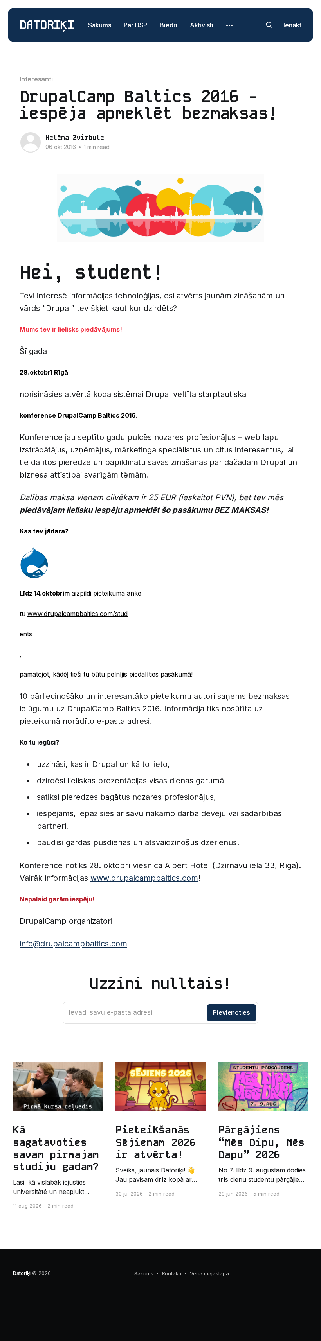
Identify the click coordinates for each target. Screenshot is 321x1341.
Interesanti (36, 79)
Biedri (168, 25)
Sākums (99, 25)
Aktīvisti (201, 25)
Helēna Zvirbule (74, 137)
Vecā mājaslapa (209, 1273)
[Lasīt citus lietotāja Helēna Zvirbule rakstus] (30, 142)
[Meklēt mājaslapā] (269, 25)
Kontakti (171, 1273)
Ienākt (292, 25)
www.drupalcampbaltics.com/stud (77, 614)
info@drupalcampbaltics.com (73, 943)
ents (26, 634)
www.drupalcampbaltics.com (144, 878)
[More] (229, 25)
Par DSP (135, 25)
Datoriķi (47, 25)
